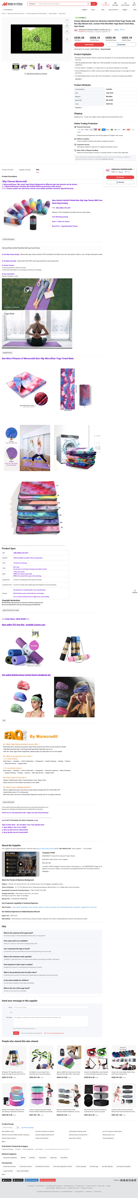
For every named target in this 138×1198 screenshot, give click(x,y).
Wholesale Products (69, 1186)
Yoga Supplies (53, 13)
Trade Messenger (32, 1180)
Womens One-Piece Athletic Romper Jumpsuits (15, 1135)
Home (3, 13)
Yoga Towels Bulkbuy (23, 1171)
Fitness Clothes (33, 907)
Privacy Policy (97, 1191)
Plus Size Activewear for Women (44, 1131)
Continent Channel (91, 1186)
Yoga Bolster (42, 1157)
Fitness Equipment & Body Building (36, 13)
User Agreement (79, 1191)
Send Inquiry (89, 44)
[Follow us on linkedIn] (135, 1180)
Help (102, 10)
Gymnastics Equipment (10, 1157)
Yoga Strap (53, 1157)
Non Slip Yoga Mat (107, 1166)
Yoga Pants (76, 907)
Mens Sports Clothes (75, 1138)
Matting (23, 1157)
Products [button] (32, 4)
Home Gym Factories (9, 1166)
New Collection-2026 (8, 1131)
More (3, 1174)
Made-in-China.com (61, 1188)
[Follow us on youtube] (130, 1180)
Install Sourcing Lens (49, 1180)
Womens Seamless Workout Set (44, 1135)
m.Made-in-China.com (73, 1188)
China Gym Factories (26, 1166)
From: (10, 1007)
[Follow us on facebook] (122, 1180)
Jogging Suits (85, 907)
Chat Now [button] (122, 45)
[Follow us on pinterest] (132, 1180)
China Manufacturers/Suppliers (54, 1186)
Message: (9, 1017)
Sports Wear (16, 907)
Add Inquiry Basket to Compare (37, 74)
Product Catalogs (28, 1127)
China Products (40, 1186)
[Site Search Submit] (94, 4)
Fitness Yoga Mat (81, 1166)
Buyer (93, 10)
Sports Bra (69, 907)
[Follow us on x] (124, 1180)
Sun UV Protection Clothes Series (112, 1131)
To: (11, 1012)
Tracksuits (93, 907)
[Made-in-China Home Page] (12, 4)
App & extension (113, 10)
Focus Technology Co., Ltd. (56, 1191)
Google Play (18, 1180)
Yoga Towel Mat (8, 1171)
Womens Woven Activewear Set (78, 1135)
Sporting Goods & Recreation (15, 13)
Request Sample (106, 49)
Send (16, 1033)
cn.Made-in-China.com (86, 1188)
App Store (7, 1180)
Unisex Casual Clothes (41, 1138)
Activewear (52, 907)
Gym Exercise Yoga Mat (123, 1166)
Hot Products (31, 1186)
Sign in (134, 5)
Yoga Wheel (64, 1157)
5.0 (115, 172)
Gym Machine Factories (42, 1166)
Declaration (89, 1191)
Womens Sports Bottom (9, 1138)
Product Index (101, 1186)
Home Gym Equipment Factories (62, 1166)
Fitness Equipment (108, 1138)
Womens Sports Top (108, 1135)
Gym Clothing (61, 907)
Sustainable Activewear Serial (77, 1131)
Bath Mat (32, 1157)
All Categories (8, 10)
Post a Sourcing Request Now (54, 1033)
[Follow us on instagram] (127, 1180)
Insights (109, 1186)
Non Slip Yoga (94, 1166)
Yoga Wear (24, 907)
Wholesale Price (80, 1186)
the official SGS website (46, 848)
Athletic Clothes (44, 907)
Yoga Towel (62, 13)
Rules (134, 10)
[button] (88, 4)
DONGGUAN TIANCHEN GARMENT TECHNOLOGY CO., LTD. (96, 29)
